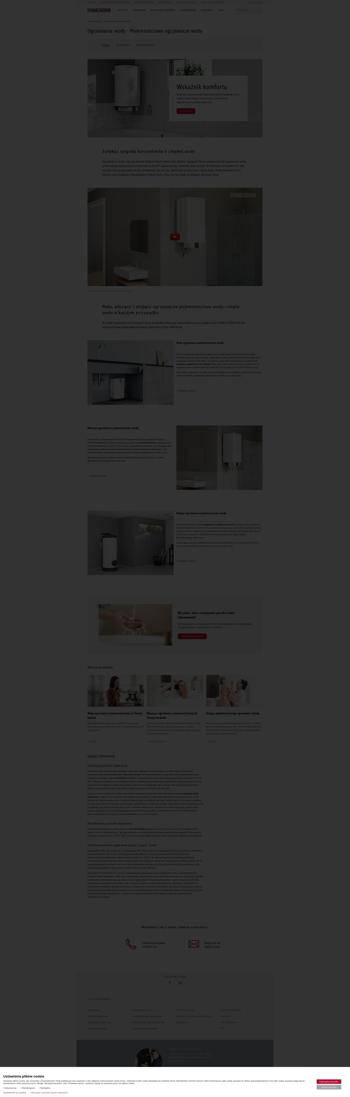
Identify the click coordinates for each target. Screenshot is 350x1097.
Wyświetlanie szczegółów (14, 1093)
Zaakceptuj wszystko (329, 1081)
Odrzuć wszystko (329, 1087)
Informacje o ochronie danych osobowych (49, 1093)
